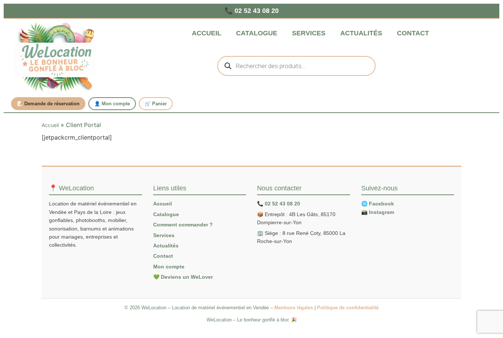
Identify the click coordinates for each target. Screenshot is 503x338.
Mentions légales (293, 307)
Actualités (361, 33)
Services (309, 33)
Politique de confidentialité (348, 307)
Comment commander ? (183, 225)
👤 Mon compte (112, 103)
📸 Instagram (377, 212)
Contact (413, 33)
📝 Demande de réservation (48, 103)
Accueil (206, 33)
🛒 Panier (156, 103)
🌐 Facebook (377, 204)
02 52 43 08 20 (282, 204)
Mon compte (168, 267)
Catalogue (256, 33)
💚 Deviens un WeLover (183, 277)
